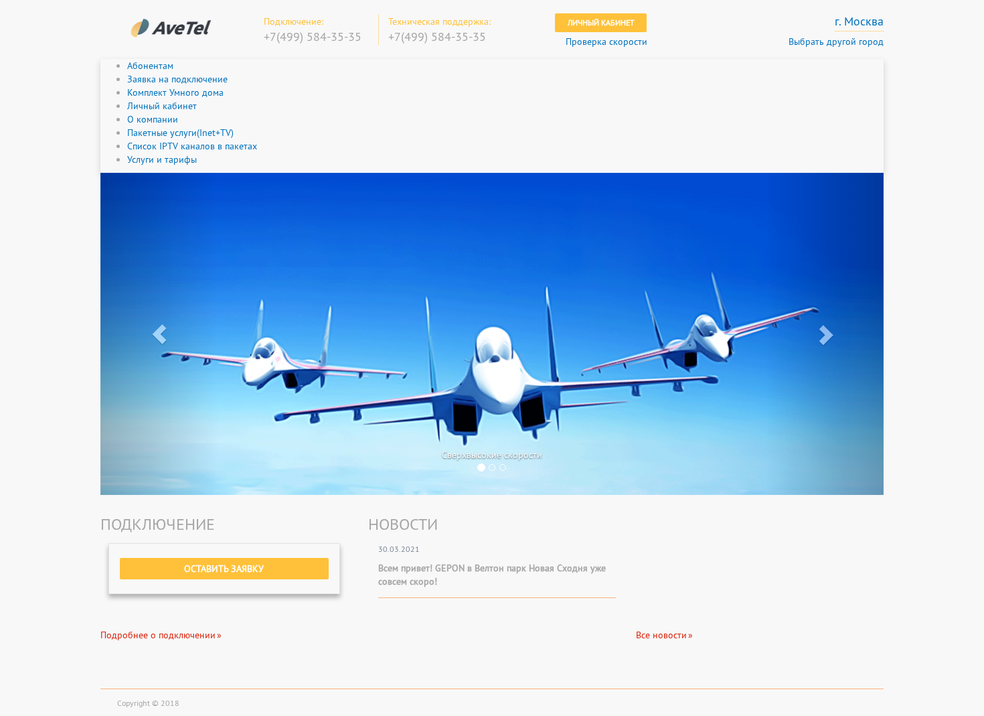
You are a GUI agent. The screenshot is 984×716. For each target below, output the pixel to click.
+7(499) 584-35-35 (312, 36)
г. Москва (859, 21)
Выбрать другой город (836, 41)
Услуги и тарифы (162, 159)
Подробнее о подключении (158, 635)
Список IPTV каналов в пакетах (192, 146)
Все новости (661, 635)
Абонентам (150, 66)
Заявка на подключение (177, 79)
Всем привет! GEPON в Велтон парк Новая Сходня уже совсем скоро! (492, 574)
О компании (152, 119)
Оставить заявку (224, 569)
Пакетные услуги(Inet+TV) (180, 133)
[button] (159, 334)
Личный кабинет (601, 22)
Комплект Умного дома (175, 92)
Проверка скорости (606, 41)
